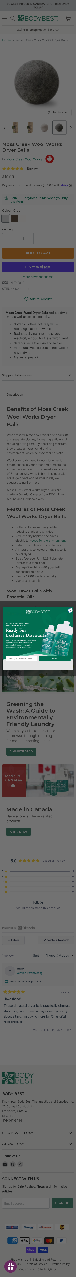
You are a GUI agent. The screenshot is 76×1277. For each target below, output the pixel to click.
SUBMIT (54, 658)
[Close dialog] (70, 610)
